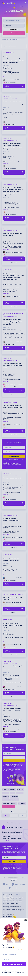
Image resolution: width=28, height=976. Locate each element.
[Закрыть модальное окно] (25, 920)
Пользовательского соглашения (8, 971)
